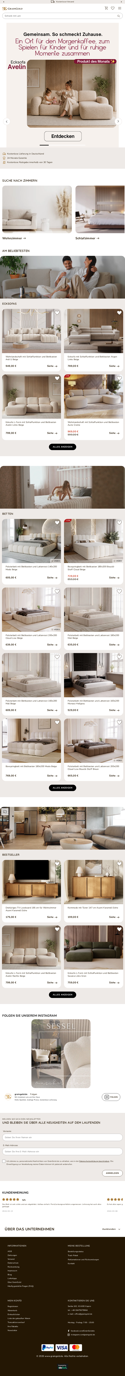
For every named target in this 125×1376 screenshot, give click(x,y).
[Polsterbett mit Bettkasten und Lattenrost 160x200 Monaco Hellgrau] (93, 675)
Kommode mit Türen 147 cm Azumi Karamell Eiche (93, 907)
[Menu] (119, 8)
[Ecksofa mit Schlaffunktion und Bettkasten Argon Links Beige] (93, 331)
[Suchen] (117, 16)
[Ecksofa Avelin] (62, 85)
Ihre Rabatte (13, 1326)
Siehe (50, 366)
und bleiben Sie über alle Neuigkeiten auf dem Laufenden (51, 1122)
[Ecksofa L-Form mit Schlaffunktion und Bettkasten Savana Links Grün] (93, 947)
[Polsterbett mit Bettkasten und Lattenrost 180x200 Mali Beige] (93, 610)
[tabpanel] (62, 85)
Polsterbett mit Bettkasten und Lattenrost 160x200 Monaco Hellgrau (93, 702)
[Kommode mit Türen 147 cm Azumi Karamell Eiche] (93, 882)
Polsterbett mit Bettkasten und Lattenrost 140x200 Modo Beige (31, 568)
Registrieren (13, 1306)
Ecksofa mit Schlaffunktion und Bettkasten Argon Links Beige (92, 358)
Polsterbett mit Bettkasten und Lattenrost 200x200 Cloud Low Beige (31, 637)
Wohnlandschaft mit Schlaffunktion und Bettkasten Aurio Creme (93, 423)
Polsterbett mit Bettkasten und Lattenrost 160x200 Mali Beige (31, 702)
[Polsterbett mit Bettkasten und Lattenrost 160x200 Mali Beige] (31, 675)
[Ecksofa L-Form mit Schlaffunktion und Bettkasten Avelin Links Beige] (31, 396)
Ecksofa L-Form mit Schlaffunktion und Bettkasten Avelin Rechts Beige (31, 974)
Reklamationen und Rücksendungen (83, 1259)
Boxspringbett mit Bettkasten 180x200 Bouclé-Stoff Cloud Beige (91, 568)
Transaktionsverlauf (16, 1322)
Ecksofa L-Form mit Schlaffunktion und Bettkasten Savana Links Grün (93, 974)
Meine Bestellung (79, 1246)
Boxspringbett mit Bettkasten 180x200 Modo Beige (31, 766)
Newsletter (12, 1330)
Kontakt (71, 1263)
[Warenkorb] (106, 8)
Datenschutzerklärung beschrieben (94, 1161)
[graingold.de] (12, 8)
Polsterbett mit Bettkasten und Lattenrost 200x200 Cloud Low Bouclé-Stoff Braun (93, 768)
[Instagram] (62, 1053)
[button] (6, 121)
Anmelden (112, 1173)
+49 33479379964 (79, 1310)
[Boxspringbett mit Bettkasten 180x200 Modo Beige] (31, 741)
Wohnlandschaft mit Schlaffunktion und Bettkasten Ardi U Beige (31, 358)
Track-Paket (73, 1255)
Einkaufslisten (14, 1314)
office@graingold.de (83, 1314)
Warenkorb (12, 1310)
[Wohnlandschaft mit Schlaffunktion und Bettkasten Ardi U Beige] (31, 331)
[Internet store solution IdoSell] (62, 1367)
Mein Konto (15, 1300)
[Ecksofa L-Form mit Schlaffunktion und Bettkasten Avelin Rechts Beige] (31, 947)
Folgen (33, 1094)
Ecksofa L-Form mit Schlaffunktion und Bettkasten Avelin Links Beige (31, 423)
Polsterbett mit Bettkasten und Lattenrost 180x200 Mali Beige (93, 637)
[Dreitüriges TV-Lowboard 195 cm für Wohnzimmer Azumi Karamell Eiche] (31, 882)
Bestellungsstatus (76, 1251)
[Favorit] (113, 8)
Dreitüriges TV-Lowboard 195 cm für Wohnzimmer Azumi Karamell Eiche (31, 909)
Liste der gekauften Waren (19, 1318)
